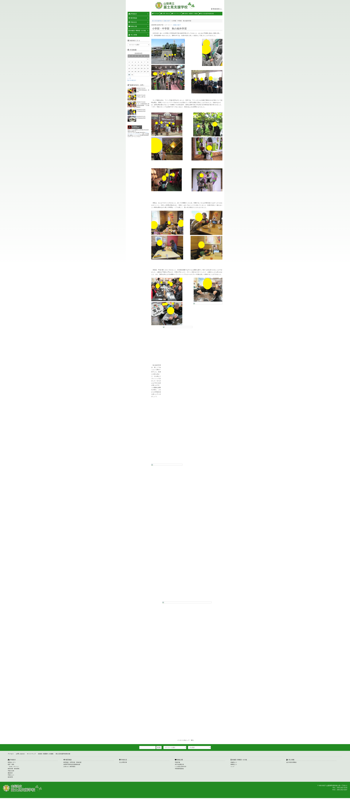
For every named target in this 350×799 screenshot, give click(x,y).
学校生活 (133, 22)
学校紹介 (133, 14)
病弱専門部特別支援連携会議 (72, 764)
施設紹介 (10, 773)
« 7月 (129, 78)
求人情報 (133, 35)
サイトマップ (177, 13)
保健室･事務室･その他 (138, 30)
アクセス (156, 13)
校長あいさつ (11, 762)
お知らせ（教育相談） (70, 766)
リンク (232, 766)
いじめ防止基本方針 (180, 766)
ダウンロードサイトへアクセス (138, 133)
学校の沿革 (11, 770)
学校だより (11, 775)
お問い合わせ (166, 13)
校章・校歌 (11, 764)
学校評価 (177, 762)
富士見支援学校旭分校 (207, 13)
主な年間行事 (123, 762)
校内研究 (10, 777)
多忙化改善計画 (179, 764)
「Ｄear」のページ (13, 766)
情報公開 (133, 26)
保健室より (234, 762)
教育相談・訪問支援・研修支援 (72, 762)
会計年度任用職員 (291, 762)
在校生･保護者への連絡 (191, 13)
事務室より (234, 764)
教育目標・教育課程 (13, 768)
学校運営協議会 (179, 768)
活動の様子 (177, 25)
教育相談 (133, 18)
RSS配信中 (132, 80)
